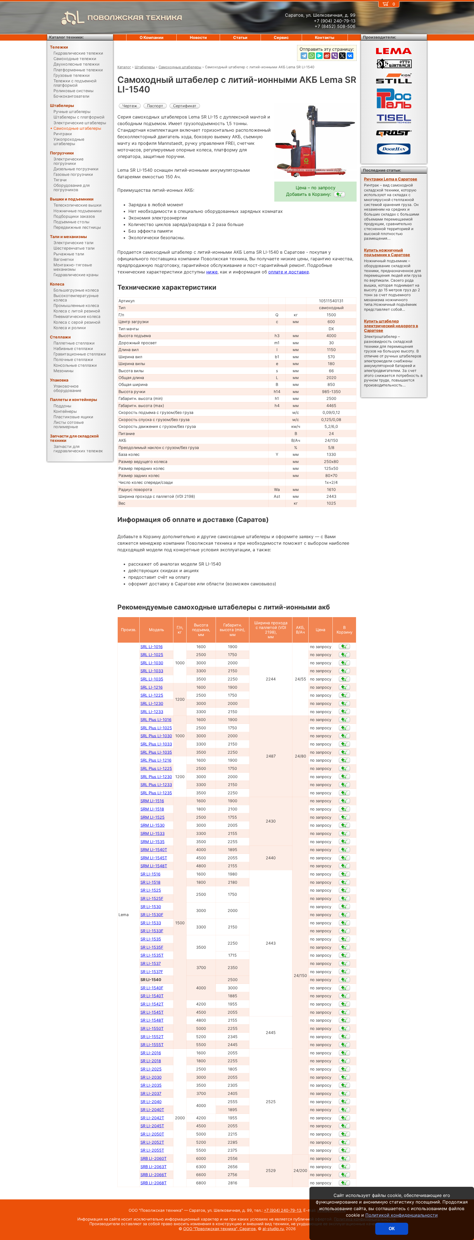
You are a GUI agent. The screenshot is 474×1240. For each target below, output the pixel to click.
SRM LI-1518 (152, 809)
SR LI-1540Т (151, 995)
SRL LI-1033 (151, 670)
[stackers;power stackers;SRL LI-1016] (344, 646)
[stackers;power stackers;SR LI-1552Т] (344, 1036)
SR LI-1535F (151, 947)
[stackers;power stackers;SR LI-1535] (344, 939)
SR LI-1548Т (151, 1020)
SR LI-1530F (151, 914)
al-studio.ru (273, 1228)
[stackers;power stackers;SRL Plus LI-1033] (344, 744)
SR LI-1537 (150, 963)
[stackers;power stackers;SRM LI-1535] (344, 841)
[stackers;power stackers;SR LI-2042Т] (344, 1118)
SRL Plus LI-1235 (156, 792)
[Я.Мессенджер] (319, 55)
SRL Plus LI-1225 (156, 768)
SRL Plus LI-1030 (156, 735)
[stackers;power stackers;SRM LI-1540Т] (344, 849)
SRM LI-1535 (152, 841)
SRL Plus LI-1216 (155, 760)
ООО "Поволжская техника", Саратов (219, 1228)
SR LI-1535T (151, 955)
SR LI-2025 (151, 1069)
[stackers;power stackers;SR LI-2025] (344, 1069)
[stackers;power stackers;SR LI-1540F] (344, 988)
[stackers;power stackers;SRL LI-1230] (344, 703)
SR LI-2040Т (152, 1109)
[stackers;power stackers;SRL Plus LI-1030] (344, 736)
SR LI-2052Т (152, 1142)
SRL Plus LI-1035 (156, 752)
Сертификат (184, 105)
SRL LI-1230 (151, 703)
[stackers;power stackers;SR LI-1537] (344, 963)
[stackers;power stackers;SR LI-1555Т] (344, 1044)
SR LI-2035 (151, 1085)
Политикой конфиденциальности (401, 1215)
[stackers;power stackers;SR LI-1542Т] (344, 1004)
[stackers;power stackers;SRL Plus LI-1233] (344, 784)
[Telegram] (304, 55)
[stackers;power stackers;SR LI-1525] (344, 890)
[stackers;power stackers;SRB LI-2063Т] (344, 1166)
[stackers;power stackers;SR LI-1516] (344, 874)
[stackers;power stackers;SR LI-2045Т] (344, 1126)
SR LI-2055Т (152, 1150)
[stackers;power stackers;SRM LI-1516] (344, 801)
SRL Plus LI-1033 (156, 744)
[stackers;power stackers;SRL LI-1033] (344, 671)
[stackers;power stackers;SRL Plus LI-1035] (344, 752)
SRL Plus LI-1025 (156, 727)
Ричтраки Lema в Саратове (390, 179)
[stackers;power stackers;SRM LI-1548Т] (344, 866)
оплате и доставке (288, 272)
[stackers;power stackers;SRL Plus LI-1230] (344, 776)
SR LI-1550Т (151, 1028)
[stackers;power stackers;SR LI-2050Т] (344, 1134)
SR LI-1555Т (151, 1044)
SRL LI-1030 (151, 662)
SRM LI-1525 (152, 817)
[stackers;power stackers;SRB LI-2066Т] (344, 1174)
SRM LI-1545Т (153, 857)
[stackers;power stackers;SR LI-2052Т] (344, 1142)
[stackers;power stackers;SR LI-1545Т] (344, 1012)
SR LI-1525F (151, 898)
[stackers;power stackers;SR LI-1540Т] (344, 996)
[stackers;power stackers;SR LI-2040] (344, 1101)
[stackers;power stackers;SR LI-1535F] (344, 947)
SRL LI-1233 (151, 711)
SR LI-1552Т (151, 1036)
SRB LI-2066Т (153, 1174)
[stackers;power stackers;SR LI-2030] (344, 1077)
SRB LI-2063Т (153, 1166)
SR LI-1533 (150, 922)
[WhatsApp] (311, 55)
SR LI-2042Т (152, 1117)
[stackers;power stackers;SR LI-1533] (344, 923)
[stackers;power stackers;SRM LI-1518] (344, 809)
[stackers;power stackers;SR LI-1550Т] (344, 1028)
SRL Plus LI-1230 (156, 776)
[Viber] (334, 55)
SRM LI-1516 (152, 800)
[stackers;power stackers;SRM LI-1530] (344, 825)
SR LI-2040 (151, 1101)
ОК (392, 1228)
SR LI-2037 (150, 1093)
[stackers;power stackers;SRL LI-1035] (344, 679)
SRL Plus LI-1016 (155, 719)
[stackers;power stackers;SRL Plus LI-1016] (344, 719)
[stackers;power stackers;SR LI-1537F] (344, 971)
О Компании (151, 37)
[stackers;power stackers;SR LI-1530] (344, 906)
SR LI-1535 (150, 939)
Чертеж (129, 105)
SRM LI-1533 (152, 833)
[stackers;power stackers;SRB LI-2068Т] (344, 1183)
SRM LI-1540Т (153, 849)
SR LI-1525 (150, 890)
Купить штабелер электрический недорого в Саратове (391, 326)
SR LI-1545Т (151, 1012)
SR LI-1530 (150, 906)
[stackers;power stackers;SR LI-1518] (344, 882)
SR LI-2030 (151, 1077)
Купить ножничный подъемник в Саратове (387, 252)
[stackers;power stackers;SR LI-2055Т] (344, 1150)
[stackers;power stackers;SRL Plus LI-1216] (344, 760)
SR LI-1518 (150, 882)
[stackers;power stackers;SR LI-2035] (344, 1085)
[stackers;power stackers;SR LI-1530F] (344, 914)
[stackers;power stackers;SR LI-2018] (344, 1061)
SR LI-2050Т (152, 1134)
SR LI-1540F (151, 987)
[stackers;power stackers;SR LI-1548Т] (344, 1020)
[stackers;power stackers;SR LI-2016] (344, 1053)
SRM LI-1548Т (153, 865)
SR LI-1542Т (151, 1004)
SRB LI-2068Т (153, 1182)
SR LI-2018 (150, 1060)
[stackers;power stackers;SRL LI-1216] (344, 687)
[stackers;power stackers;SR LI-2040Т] (344, 1109)
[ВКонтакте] (350, 55)
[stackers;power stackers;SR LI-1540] (339, 194)
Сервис (281, 37)
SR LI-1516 (150, 874)
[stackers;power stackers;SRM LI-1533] (344, 833)
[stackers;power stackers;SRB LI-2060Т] (344, 1158)
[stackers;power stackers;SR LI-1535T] (344, 955)
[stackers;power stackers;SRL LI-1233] (344, 711)
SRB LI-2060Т (153, 1158)
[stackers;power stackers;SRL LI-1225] (344, 695)
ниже (212, 272)
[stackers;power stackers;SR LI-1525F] (344, 898)
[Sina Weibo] (327, 55)
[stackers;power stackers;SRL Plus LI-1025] (344, 728)
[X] (342, 55)
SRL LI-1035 (151, 679)
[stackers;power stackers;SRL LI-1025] (344, 654)
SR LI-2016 (150, 1052)
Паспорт (155, 105)
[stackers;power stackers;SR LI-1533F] (344, 931)
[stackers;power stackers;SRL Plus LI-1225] (344, 768)
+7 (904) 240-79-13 (282, 1210)
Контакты (324, 37)
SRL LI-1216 (151, 687)
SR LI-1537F (151, 971)
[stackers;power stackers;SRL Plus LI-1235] (344, 793)
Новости (198, 37)
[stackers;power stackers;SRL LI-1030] (344, 663)
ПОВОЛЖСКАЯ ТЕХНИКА (134, 17)
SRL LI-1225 (151, 695)
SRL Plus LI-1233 (156, 784)
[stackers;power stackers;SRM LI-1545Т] (344, 858)
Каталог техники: (66, 37)
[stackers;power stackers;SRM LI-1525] (344, 817)
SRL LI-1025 (151, 654)
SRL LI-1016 (151, 646)
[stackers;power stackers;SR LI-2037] (344, 1093)
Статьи (240, 37)
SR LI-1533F (151, 930)
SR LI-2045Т (152, 1125)
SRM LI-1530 (152, 825)
